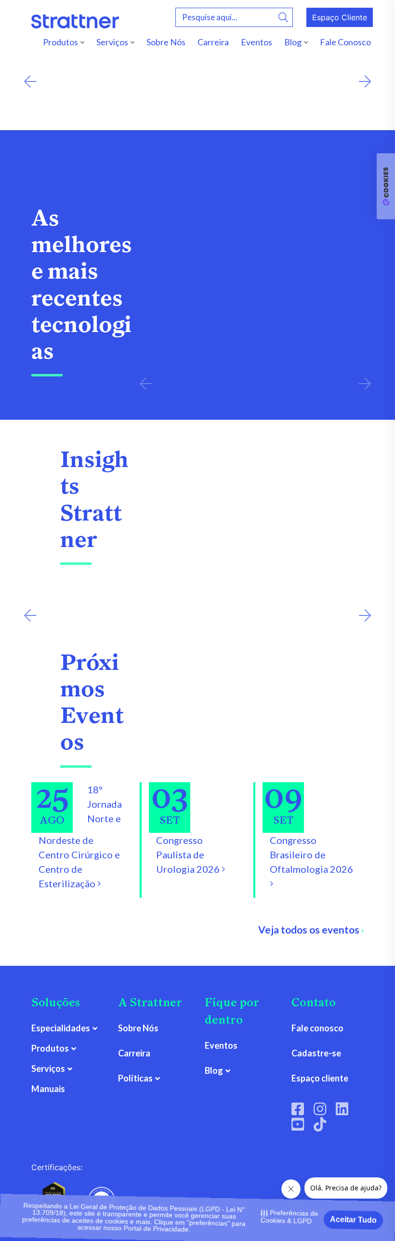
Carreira (213, 42)
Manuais (48, 1088)
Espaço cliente (319, 1078)
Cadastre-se (316, 1053)
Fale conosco (317, 1028)
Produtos (60, 42)
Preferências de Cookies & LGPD (289, 1215)
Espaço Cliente (339, 17)
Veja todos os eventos (309, 929)
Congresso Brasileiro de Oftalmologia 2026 (311, 854)
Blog (293, 42)
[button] (30, 82)
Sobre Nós (165, 42)
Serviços (112, 42)
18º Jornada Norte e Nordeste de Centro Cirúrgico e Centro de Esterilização (80, 836)
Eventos (256, 42)
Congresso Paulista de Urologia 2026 (189, 854)
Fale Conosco (345, 42)
